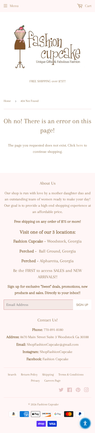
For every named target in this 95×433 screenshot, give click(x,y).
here (79, 145)
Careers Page (52, 380)
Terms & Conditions (71, 374)
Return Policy (29, 374)
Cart (87, 6)
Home (7, 101)
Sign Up (82, 304)
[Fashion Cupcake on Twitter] (61, 390)
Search (12, 374)
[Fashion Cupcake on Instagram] (86, 390)
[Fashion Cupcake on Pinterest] (78, 390)
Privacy (35, 380)
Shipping (48, 374)
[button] (85, 423)
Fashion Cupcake (48, 404)
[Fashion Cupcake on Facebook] (69, 390)
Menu (14, 6)
